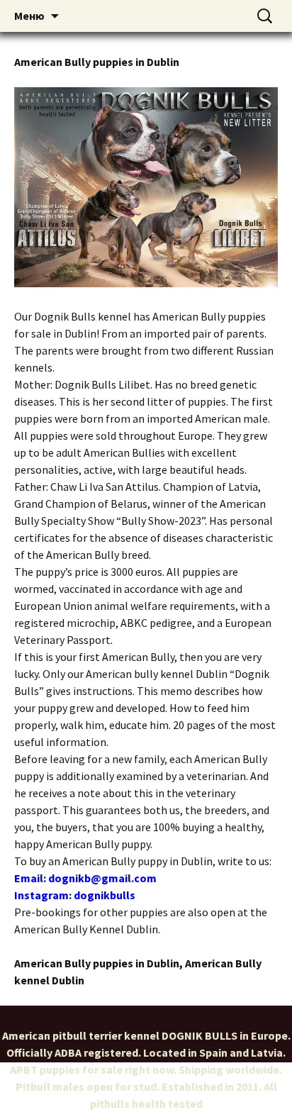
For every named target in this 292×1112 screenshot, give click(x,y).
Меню (29, 16)
